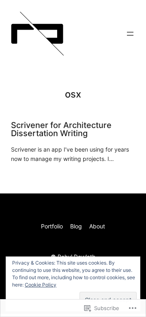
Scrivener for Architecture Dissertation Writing (61, 129)
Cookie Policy (40, 285)
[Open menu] (130, 34)
